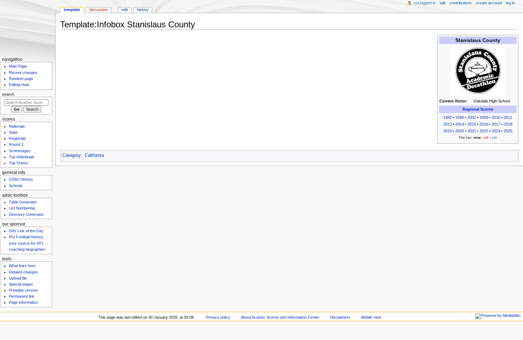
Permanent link (22, 296)
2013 (447, 124)
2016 (484, 124)
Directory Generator (26, 214)
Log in (510, 3)
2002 (471, 117)
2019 (447, 131)
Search (8, 94)
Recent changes (23, 72)
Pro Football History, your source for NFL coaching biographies (27, 243)
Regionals (17, 138)
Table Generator (23, 202)
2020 (459, 131)
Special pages (21, 284)
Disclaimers (340, 317)
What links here (22, 266)
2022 (484, 131)
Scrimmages (20, 151)
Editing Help (19, 85)
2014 (459, 124)
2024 (496, 131)
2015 (471, 124)
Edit (125, 9)
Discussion (98, 9)
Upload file (18, 278)
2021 (471, 131)
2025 (508, 131)
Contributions (461, 3)
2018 (508, 124)
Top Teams (18, 163)
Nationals (17, 126)
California (94, 155)
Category (71, 155)
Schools (16, 186)
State (13, 132)
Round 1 (16, 144)
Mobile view (371, 317)
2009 (484, 117)
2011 (508, 117)
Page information (23, 302)
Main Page (18, 66)
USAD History (21, 179)
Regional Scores (478, 109)
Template (72, 9)
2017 (496, 124)
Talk (443, 3)
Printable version (23, 290)
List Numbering (22, 208)
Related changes (23, 272)
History (143, 9)
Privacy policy (218, 317)
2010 (496, 117)
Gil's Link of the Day (26, 231)
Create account (489, 3)
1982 (447, 117)
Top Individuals (22, 157)
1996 (459, 117)
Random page (21, 78)
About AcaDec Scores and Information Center (280, 317)
